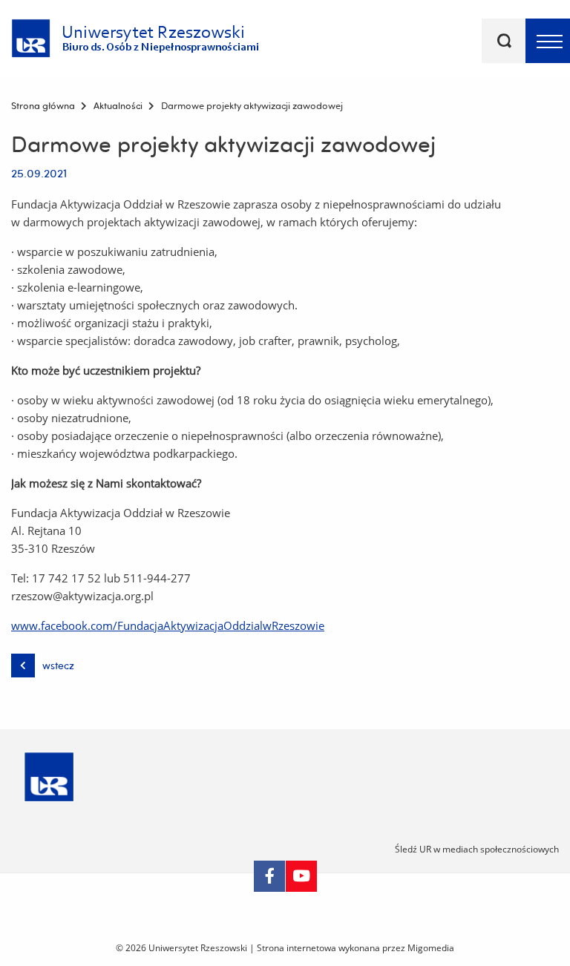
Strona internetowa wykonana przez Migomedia (355, 948)
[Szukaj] (504, 41)
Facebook (269, 876)
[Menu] (547, 41)
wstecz (58, 665)
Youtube (301, 876)
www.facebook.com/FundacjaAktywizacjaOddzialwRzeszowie (167, 625)
